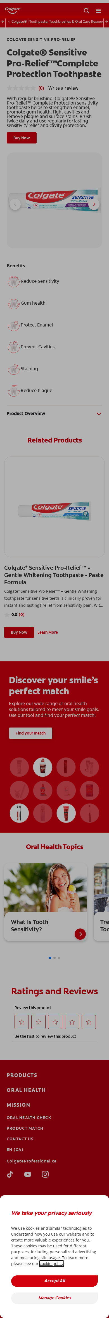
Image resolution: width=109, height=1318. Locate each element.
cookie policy (51, 1263)
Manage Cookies (54, 1298)
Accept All (54, 1281)
